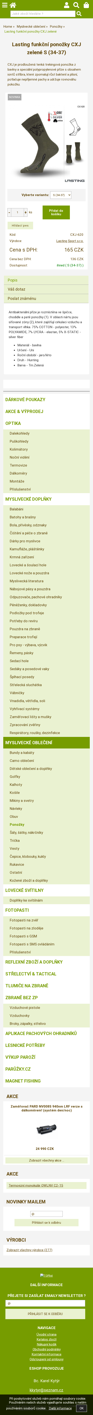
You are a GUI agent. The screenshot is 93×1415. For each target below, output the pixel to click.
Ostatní (16, 872)
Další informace (60, 1408)
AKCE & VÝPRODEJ (24, 411)
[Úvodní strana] (15, 6)
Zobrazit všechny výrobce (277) (29, 1250)
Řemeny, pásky (21, 653)
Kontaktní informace (46, 1354)
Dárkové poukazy (25, 399)
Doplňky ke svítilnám (26, 900)
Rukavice (17, 864)
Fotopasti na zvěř (24, 920)
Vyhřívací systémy (24, 709)
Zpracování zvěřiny (25, 725)
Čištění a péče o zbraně (29, 533)
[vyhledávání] (78, 6)
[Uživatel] (68, 6)
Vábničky (17, 693)
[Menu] (5, 5)
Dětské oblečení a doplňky (31, 768)
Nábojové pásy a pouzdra (30, 589)
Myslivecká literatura (26, 581)
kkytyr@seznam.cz (46, 1390)
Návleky (16, 808)
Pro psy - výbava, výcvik (28, 645)
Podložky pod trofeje (27, 613)
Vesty (14, 848)
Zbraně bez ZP (21, 997)
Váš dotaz (16, 289)
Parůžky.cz (18, 1069)
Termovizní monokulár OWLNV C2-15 (36, 1185)
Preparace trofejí (23, 637)
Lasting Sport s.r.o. (69, 241)
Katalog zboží (46, 1339)
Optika (13, 423)
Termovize (18, 465)
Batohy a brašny (23, 517)
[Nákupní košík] (88, 6)
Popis (13, 280)
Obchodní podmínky (47, 1349)
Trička (15, 840)
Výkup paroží (20, 1057)
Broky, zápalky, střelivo (28, 1023)
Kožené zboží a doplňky (29, 880)
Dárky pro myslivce (25, 541)
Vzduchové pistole (25, 1007)
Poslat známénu (22, 298)
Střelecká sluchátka (26, 685)
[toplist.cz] (46, 1275)
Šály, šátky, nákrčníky (26, 832)
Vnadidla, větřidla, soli (27, 701)
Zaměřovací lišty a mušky (30, 717)
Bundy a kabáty (22, 752)
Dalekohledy (19, 433)
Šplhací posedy (22, 677)
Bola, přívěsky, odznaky (28, 525)
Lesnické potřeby (25, 1045)
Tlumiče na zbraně (26, 985)
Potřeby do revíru (24, 621)
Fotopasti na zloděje (26, 928)
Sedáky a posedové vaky (29, 669)
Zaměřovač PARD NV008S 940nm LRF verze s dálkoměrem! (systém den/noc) (47, 1108)
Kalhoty (16, 784)
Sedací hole (19, 661)
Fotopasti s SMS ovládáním (32, 944)
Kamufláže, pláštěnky (27, 549)
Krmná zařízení (22, 557)
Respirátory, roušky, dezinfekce (35, 733)
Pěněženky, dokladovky (28, 605)
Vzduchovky (19, 1015)
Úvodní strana (46, 1334)
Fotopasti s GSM (23, 936)
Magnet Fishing (23, 1081)
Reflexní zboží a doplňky (34, 962)
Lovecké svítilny (24, 890)
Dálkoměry (18, 473)
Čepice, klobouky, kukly (28, 856)
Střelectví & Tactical (30, 974)
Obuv (14, 816)
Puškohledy (19, 441)
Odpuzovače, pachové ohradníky (36, 597)
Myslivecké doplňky (28, 499)
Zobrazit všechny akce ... (46, 1160)
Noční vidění (19, 457)
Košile (15, 792)
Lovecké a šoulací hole (28, 565)
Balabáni (16, 509)
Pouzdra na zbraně (25, 629)
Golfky (15, 776)
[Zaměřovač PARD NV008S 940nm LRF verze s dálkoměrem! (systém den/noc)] (46, 1128)
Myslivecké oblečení (28, 742)
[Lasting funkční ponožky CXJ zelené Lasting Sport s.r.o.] (46, 144)
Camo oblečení (22, 760)
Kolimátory (19, 449)
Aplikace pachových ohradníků (41, 1033)
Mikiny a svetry (22, 800)
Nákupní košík (46, 1344)
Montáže (17, 481)
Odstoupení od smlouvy (46, 1359)
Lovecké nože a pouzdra (29, 573)
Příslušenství (20, 489)
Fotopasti (17, 910)
